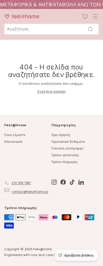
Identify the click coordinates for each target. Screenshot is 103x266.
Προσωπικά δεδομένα (68, 142)
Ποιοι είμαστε (15, 135)
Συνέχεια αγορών (51, 91)
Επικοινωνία (13, 142)
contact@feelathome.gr (30, 192)
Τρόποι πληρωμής (65, 162)
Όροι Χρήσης (61, 135)
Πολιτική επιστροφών (67, 148)
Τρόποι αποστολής (65, 155)
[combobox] (51, 29)
